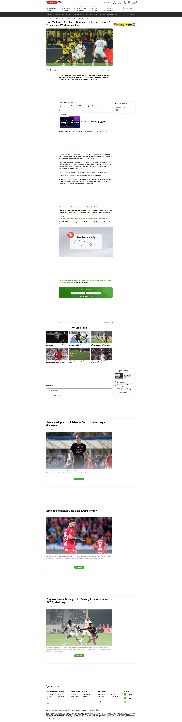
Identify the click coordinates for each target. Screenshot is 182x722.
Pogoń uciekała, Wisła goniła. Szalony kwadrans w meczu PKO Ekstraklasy (101, 344)
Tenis (63, 14)
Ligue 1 (72, 701)
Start (47, 18)
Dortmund (61, 322)
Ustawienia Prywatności (83, 709)
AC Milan (57, 18)
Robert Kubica (100, 696)
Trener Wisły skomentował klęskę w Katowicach (56, 344)
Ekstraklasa (73, 694)
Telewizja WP (68, 710)
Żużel (74, 14)
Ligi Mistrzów (97, 154)
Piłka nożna (57, 14)
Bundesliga (86, 696)
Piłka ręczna (102, 14)
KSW (48, 703)
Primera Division (75, 698)
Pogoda (48, 710)
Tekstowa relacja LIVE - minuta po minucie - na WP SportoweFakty (78, 207)
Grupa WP (55, 709)
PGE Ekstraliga (86, 701)
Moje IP (78, 710)
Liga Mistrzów (86, 694)
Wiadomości (84, 710)
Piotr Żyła (99, 701)
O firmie (61, 709)
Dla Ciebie (49, 14)
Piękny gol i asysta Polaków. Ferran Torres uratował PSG (100, 361)
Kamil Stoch (113, 694)
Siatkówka (68, 14)
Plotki (73, 710)
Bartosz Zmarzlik (114, 696)
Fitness (49, 701)
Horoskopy (54, 710)
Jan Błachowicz (114, 698)
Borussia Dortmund (70, 154)
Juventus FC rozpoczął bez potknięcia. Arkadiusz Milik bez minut (79, 344)
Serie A (85, 698)
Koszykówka (110, 14)
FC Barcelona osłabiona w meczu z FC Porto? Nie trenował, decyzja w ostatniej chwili (84, 218)
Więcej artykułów (124, 392)
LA (120, 14)
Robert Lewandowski (102, 694)
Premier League (75, 696)
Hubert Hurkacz (114, 701)
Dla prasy (66, 709)
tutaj (74, 718)
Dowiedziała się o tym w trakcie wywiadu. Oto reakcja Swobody (124, 389)
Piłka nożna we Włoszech (75, 322)
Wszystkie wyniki (128, 8)
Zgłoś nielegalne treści (56, 395)
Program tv (61, 710)
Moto (116, 14)
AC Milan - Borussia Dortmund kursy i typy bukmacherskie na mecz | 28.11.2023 (93, 122)
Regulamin (97, 709)
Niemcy (66, 322)
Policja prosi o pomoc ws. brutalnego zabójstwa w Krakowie (129, 375)
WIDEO (95, 14)
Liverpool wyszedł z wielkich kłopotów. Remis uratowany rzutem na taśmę (56, 361)
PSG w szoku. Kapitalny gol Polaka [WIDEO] (78, 361)
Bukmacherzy (80, 14)
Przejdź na (51, 2)
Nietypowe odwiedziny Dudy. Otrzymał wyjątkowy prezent (123, 385)
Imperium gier (95, 710)
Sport (89, 710)
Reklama (92, 709)
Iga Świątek (100, 698)
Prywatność (73, 709)
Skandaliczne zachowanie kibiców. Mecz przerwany (125, 381)
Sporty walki (89, 14)
